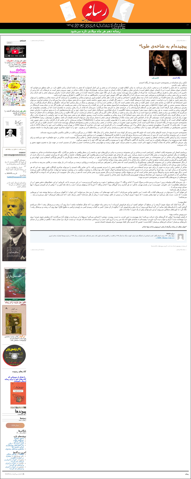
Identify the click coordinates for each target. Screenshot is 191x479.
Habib (21, 454)
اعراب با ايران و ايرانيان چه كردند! (14, 460)
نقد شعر (178, 246)
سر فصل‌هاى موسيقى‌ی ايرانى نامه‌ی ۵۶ (15, 446)
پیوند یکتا (161, 246)
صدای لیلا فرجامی (181, 40)
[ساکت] (9, 56)
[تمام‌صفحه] (6, 56)
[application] (15, 52)
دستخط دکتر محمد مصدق (37, 40)
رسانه (187, 474)
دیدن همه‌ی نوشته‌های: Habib (165, 237)
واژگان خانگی (19, 442)
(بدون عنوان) (19, 438)
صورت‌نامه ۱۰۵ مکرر (16, 444)
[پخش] (23, 56)
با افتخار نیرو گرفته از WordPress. (13, 474)
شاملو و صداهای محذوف (14, 449)
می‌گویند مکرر (18, 440)
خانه (188, 24)
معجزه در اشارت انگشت (15, 457)
